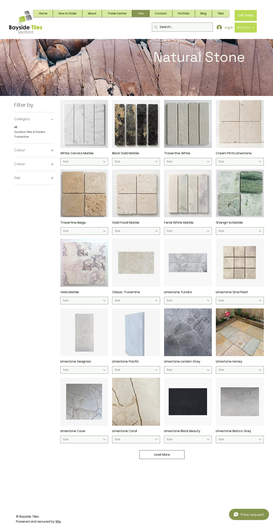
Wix (58, 521)
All (15, 127)
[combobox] (84, 161)
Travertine (21, 137)
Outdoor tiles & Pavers (29, 132)
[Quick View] (84, 124)
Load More (162, 454)
